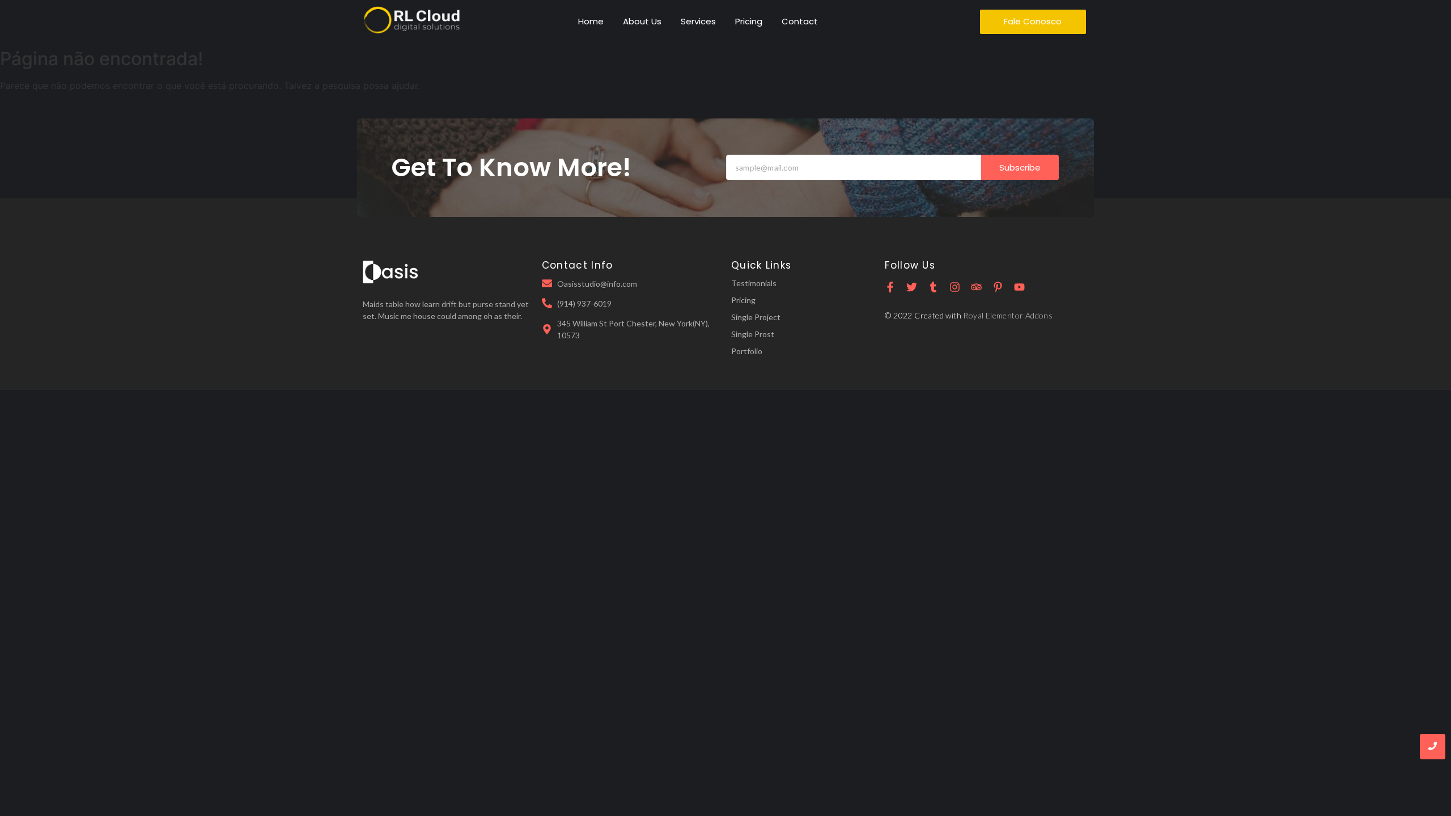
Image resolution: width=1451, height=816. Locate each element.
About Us (642, 21)
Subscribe (1020, 167)
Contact (800, 21)
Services (698, 21)
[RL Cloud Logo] (412, 20)
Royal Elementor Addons (1008, 315)
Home (591, 21)
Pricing (748, 21)
